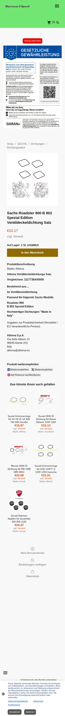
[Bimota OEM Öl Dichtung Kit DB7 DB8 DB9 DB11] (19, 450)
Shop (10, 143)
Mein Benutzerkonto (32, 553)
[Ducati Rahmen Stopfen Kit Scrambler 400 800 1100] (19, 500)
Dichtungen (37, 143)
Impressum (38, 701)
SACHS (22, 143)
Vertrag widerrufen (32, 41)
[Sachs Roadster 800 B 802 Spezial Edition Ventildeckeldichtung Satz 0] (32, 179)
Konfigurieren (14, 705)
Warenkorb (32, 576)
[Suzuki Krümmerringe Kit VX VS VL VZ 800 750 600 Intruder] (19, 401)
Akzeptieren (14, 712)
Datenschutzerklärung (18, 701)
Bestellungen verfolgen (32, 564)
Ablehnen (30, 712)
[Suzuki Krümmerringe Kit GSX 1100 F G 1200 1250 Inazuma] (46, 450)
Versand (18, 236)
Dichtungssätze (16, 147)
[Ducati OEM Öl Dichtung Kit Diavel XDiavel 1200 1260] (46, 401)
